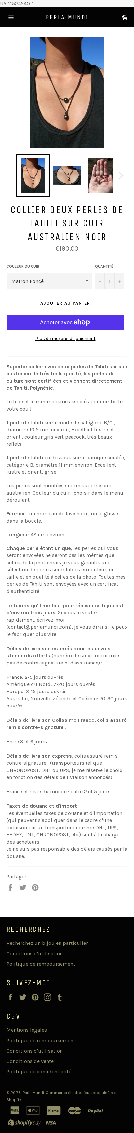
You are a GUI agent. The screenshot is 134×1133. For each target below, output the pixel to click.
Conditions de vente (30, 1061)
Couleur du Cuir (23, 266)
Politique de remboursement (41, 964)
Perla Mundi (67, 17)
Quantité (104, 266)
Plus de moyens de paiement (65, 338)
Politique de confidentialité (39, 1072)
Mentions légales (27, 1030)
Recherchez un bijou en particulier (47, 943)
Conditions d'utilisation (35, 953)
